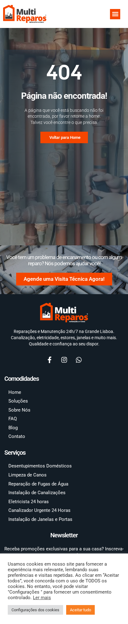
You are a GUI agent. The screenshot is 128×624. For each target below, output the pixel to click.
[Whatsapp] (78, 359)
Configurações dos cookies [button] (35, 610)
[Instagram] (64, 359)
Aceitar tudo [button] (80, 610)
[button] (115, 14)
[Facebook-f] (49, 359)
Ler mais (42, 597)
